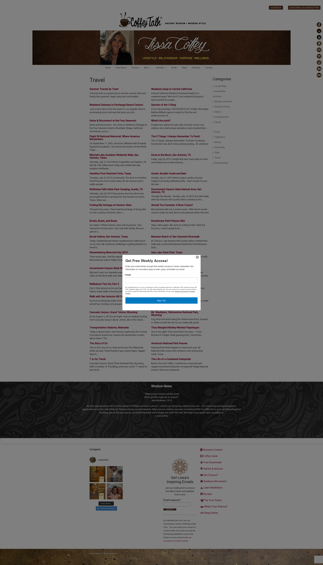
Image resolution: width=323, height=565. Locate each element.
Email (128, 275)
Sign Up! (161, 300)
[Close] (197, 257)
